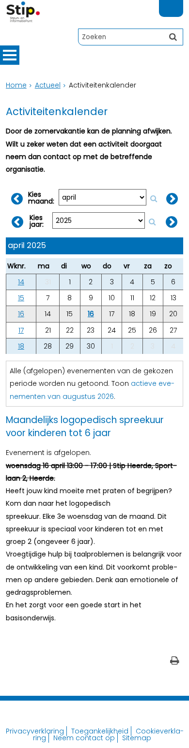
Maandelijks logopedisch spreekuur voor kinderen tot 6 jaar (85, 426)
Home (16, 85)
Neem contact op (84, 738)
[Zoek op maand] (153, 198)
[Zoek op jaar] (152, 221)
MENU (9, 55)
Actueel (48, 85)
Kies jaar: (37, 221)
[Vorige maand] (17, 198)
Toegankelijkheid (99, 731)
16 (21, 314)
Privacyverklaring (35, 731)
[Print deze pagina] (175, 662)
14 (21, 282)
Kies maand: (41, 198)
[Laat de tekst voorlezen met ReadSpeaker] (177, 4)
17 (21, 330)
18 (21, 346)
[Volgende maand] (172, 198)
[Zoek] (173, 37)
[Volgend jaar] (171, 222)
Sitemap (136, 738)
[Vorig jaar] (18, 222)
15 (21, 298)
